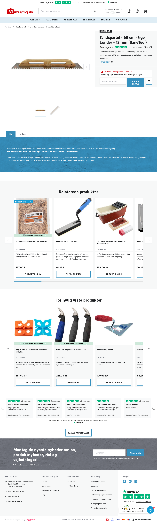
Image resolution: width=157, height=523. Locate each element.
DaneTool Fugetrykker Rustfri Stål (71, 349)
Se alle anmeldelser (78, 433)
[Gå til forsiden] (20, 11)
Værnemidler (70, 19)
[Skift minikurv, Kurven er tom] (145, 11)
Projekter (121, 19)
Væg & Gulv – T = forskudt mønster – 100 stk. (31, 350)
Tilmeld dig (135, 453)
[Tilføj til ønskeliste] (149, 81)
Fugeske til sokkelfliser (66, 241)
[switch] (112, 12)
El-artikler (89, 19)
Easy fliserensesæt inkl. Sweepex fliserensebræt (111, 242)
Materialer (52, 19)
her (137, 459)
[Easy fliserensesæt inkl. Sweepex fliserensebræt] (114, 217)
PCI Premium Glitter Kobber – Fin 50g (31, 241)
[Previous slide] (8, 67)
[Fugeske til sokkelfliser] (73, 217)
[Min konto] (137, 11)
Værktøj (35, 19)
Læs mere (105, 62)
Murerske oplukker (105, 349)
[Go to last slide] (4, 2)
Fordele (22, 134)
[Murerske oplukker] (114, 326)
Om (11, 134)
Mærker (105, 19)
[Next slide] (152, 2)
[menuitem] (35, 20)
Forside (8, 27)
